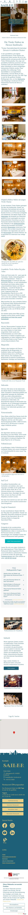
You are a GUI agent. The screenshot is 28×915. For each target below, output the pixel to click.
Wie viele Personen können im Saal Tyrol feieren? (12, 580)
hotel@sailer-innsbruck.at (13, 777)
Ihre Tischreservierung (11, 555)
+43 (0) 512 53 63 (10, 558)
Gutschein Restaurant (13, 805)
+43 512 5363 (9, 779)
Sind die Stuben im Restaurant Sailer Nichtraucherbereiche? (12, 585)
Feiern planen (11, 668)
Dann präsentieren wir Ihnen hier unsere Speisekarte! (12, 317)
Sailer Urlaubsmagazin (8, 863)
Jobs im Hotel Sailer (7, 861)
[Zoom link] (13, 250)
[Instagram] (12, 827)
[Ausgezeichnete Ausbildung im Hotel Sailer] (14, 874)
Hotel (3, 854)
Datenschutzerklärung (19, 604)
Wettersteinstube (19, 223)
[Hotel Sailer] (7, 5)
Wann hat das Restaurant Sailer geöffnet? (12, 589)
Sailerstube (4, 216)
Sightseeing (21, 79)
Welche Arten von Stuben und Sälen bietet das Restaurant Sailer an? (13, 575)
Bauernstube (7, 233)
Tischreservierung (13, 801)
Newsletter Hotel (13, 809)
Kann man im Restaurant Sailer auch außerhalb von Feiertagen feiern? (12, 594)
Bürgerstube (11, 227)
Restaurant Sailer (6, 280)
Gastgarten (4, 529)
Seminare (5, 859)
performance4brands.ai (18, 599)
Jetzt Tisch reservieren (14, 541)
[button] (3, 18)
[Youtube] (4, 832)
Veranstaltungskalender (9, 857)
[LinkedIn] (12, 832)
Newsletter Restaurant (13, 814)
